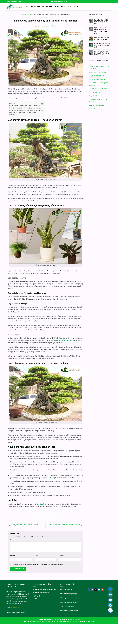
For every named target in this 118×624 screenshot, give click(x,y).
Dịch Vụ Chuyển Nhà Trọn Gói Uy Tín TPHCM (99, 67)
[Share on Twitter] (37, 517)
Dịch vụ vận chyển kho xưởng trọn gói (98, 101)
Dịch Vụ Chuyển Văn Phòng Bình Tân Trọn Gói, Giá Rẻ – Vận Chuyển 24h (102, 30)
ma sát (48, 478)
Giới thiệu (37, 6)
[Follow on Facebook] (89, 589)
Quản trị (53, 26)
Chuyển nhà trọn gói (66, 589)
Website (61, 556)
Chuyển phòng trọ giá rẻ (96, 76)
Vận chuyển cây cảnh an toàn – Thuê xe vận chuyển (24, 106)
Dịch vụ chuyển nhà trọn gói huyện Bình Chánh (101, 38)
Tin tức (30, 14)
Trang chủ (29, 6)
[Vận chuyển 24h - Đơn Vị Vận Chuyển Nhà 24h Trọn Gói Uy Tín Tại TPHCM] (14, 7)
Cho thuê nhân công (95, 92)
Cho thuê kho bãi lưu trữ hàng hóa (99, 89)
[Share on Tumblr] (53, 517)
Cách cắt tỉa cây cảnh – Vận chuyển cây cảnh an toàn (25, 108)
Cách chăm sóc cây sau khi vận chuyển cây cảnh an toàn (26, 110)
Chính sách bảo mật (42, 592)
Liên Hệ (76, 6)
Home (24, 14)
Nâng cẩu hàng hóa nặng (96, 105)
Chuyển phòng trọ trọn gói (68, 598)
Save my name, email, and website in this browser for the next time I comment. (38, 564)
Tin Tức (69, 6)
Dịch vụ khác (59, 6)
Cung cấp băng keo (95, 96)
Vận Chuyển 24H (41, 504)
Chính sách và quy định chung (45, 589)
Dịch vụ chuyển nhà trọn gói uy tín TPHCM (24, 525)
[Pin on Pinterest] (43, 517)
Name (12, 556)
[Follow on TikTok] (95, 589)
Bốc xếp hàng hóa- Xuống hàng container (99, 84)
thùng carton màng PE (64, 340)
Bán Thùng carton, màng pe (97, 79)
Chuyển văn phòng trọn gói (68, 594)
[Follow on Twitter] (98, 589)
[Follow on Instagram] (92, 589)
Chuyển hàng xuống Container (69, 611)
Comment (13, 540)
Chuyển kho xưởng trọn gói (68, 602)
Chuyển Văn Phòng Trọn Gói (97, 72)
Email (37, 556)
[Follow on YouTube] (102, 589)
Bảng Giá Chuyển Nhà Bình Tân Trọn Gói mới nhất (101, 21)
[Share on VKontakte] (47, 517)
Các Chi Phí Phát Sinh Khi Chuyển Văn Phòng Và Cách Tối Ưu (101, 53)
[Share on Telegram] (57, 517)
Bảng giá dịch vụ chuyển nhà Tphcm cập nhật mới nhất (102, 45)
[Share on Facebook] (33, 517)
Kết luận (11, 115)
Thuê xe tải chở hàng (95, 109)
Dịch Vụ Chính (47, 6)
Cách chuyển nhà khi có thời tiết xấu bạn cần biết (64, 525)
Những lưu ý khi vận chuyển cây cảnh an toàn (22, 112)
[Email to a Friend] (40, 517)
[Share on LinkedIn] (50, 517)
